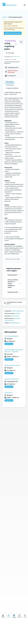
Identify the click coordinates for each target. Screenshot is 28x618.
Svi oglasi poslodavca (12, 88)
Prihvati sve (14, 606)
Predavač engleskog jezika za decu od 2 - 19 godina (13, 351)
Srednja (17, 313)
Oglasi (4, 17)
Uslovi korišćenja (18, 603)
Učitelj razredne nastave (12, 365)
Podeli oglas (11, 53)
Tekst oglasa (9, 82)
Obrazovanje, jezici (17, 311)
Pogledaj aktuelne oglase (12, 33)
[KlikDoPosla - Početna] (9, 4)
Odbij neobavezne (14, 610)
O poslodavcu (10, 85)
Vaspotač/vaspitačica (11, 379)
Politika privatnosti (7, 603)
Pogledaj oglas (8, 343)
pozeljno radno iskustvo (12, 319)
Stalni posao (15, 316)
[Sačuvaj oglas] (15, 44)
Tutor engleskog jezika (11, 336)
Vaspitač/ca (8, 393)
